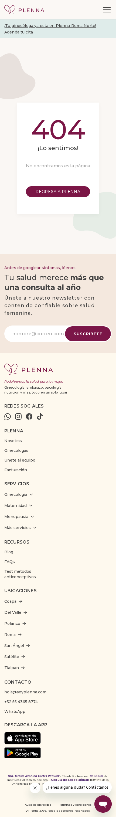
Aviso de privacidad (38, 804)
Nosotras (13, 440)
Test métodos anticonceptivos (20, 574)
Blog (8, 552)
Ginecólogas (16, 450)
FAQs (9, 561)
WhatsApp (14, 711)
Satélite (11, 656)
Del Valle (12, 612)
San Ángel (14, 645)
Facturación (15, 469)
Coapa (10, 601)
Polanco (12, 623)
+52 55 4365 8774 (21, 701)
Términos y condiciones (75, 804)
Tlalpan (11, 667)
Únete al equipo (19, 460)
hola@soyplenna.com (25, 692)
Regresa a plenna (58, 191)
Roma (10, 634)
